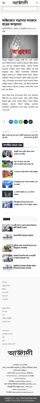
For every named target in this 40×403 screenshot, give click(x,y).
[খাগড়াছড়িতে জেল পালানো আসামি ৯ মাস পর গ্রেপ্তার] (7, 184)
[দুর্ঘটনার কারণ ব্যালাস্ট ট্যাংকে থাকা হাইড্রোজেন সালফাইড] (7, 248)
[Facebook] (11, 122)
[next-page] (7, 212)
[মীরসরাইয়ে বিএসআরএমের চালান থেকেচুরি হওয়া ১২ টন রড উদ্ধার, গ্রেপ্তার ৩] (7, 204)
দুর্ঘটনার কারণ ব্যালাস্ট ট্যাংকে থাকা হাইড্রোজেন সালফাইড (24, 246)
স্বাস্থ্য (3, 341)
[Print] (30, 122)
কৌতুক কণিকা (6, 286)
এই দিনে (4, 282)
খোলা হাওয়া (5, 331)
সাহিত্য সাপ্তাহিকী (6, 318)
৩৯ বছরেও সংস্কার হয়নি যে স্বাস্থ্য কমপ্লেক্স (26, 172)
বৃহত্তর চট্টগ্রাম (6, 308)
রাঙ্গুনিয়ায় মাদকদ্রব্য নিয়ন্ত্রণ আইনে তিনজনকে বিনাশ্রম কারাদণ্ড (24, 267)
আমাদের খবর (6, 322)
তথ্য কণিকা (5, 292)
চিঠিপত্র (4, 289)
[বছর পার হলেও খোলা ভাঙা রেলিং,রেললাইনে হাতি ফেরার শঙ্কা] (7, 164)
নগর (3, 315)
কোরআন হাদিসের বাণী (8, 344)
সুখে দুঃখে (5, 296)
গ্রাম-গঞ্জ (4, 311)
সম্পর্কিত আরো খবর (12, 145)
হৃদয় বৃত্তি (5, 299)
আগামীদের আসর (7, 334)
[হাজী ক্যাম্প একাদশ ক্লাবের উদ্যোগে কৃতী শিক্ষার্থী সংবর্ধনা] (7, 228)
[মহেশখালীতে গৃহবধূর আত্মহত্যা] (7, 238)
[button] (3, 3)
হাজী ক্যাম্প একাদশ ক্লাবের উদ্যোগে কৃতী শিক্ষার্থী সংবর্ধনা (24, 226)
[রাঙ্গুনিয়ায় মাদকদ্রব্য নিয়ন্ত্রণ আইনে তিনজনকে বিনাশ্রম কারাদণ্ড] (7, 268)
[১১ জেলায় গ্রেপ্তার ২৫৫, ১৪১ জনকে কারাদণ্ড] (7, 194)
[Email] (26, 122)
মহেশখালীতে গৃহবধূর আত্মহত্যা (23, 235)
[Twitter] (16, 122)
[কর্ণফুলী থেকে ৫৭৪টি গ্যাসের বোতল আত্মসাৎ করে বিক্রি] (7, 153)
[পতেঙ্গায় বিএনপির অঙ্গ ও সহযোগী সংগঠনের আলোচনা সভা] (7, 258)
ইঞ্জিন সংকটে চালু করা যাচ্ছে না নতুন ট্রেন (11, 136)
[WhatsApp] (21, 122)
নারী (3, 337)
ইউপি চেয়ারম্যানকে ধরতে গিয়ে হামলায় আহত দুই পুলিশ (29, 136)
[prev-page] (3, 212)
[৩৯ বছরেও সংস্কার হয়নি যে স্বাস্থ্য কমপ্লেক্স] (7, 174)
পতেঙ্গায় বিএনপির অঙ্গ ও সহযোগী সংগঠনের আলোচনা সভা (24, 256)
